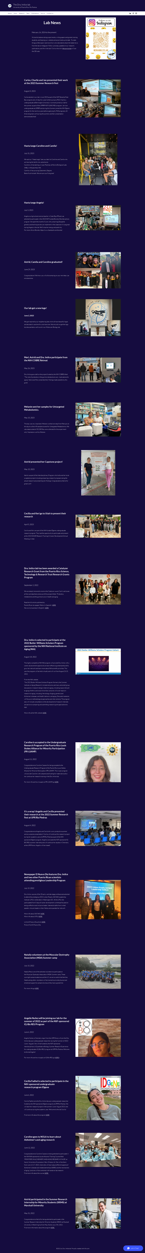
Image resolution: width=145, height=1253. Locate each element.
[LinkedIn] (130, 13)
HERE (54, 605)
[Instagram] (136, 13)
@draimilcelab (66, 48)
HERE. (46, 1173)
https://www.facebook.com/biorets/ (51, 230)
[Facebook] (133, 13)
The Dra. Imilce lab (21, 4)
